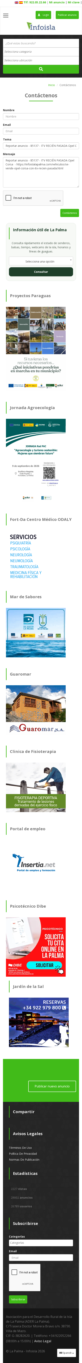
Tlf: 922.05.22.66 (34, 2)
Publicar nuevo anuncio (52, 1086)
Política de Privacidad (23, 1153)
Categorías (17, 1236)
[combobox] (41, 51)
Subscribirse (18, 1299)
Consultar (41, 272)
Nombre (9, 110)
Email (7, 125)
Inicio (51, 85)
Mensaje (9, 154)
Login (45, 15)
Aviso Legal (42, 1341)
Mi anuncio (57, 2)
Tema (7, 139)
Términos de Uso (20, 1148)
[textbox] (19, 52)
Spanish (67, 1352)
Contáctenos (69, 213)
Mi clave (74, 2)
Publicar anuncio (67, 15)
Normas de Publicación (24, 1159)
